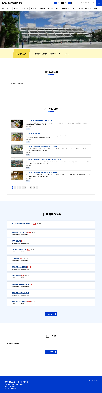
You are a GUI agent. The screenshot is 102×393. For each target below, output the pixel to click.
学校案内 (16, 9)
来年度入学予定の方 (85, 9)
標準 (69, 2)
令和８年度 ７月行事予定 (19, 232)
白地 (59, 2)
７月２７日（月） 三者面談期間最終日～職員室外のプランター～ (41, 146)
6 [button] (25, 187)
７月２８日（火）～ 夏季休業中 (33, 133)
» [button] (36, 187)
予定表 (96, 9)
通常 (55, 2)
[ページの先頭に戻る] (100, 391)
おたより (50, 9)
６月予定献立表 (16, 276)
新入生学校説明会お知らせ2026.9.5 (22, 224)
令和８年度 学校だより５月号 (20, 284)
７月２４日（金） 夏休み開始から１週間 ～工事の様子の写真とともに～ (43, 159)
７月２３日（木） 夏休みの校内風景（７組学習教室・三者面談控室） (42, 172)
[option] (51, 29)
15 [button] (34, 187)
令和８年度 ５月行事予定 (19, 302)
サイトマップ (93, 381)
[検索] (93, 2)
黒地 (62, 2)
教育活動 (25, 9)
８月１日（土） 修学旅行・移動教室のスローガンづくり (39, 120)
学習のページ (65, 9)
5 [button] (22, 187)
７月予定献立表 (16, 241)
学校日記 (33, 9)
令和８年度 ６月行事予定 (19, 267)
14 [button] (30, 187)
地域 (57, 9)
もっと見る (50, 314)
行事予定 (42, 9)
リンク (74, 9)
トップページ (7, 9)
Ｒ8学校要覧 (15, 258)
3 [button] (17, 187)
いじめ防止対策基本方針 (19, 250)
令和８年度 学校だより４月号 (20, 293)
